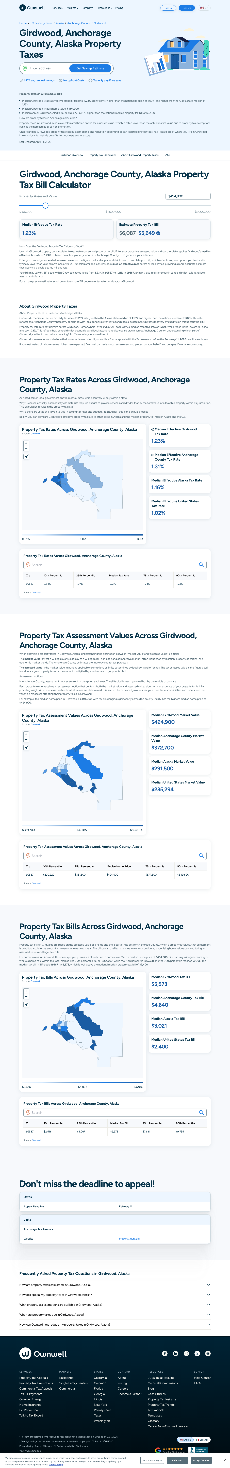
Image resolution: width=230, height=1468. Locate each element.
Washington (102, 1421)
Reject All (177, 1460)
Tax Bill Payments (30, 1394)
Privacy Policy (26, 1446)
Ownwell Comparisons (163, 1383)
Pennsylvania (102, 1410)
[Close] (224, 1460)
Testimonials (156, 1410)
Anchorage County (78, 23)
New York (100, 1404)
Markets (65, 1371)
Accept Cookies (201, 1460)
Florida (98, 1388)
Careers (123, 1388)
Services (25, 1371)
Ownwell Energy (30, 1399)
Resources (155, 1371)
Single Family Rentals (73, 1383)
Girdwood (100, 23)
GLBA (56, 1446)
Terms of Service (43, 1446)
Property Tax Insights (162, 1399)
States (98, 1371)
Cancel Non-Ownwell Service (168, 1426)
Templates (155, 1415)
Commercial (67, 1388)
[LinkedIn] (175, 1353)
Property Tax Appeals (33, 1377)
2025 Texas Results (161, 1377)
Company (124, 1371)
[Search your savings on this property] (201, 564)
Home (23, 23)
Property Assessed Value (38, 196)
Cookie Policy (56, 1464)
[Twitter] (197, 1353)
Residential (66, 1377)
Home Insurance (30, 1404)
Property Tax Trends (161, 1404)
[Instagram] (186, 1353)
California (100, 1377)
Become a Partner (129, 1394)
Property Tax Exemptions (36, 1383)
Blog (151, 1388)
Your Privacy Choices (30, 1450)
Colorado (100, 1383)
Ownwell (35, 433)
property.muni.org (129, 1238)
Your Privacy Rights (152, 1460)
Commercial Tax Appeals (35, 1388)
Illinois (98, 1399)
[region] (115, 1460)
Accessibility (67, 1446)
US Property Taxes (41, 23)
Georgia (99, 1394)
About (122, 1377)
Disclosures (82, 1446)
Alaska (60, 23)
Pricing (122, 1383)
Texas (98, 1415)
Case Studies (157, 1394)
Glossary (153, 1421)
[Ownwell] (32, 7)
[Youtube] (208, 1353)
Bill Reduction (28, 1410)
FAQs (197, 1383)
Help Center (202, 1377)
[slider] (45, 206)
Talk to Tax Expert (31, 1415)
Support (200, 1371)
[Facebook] (165, 1353)
